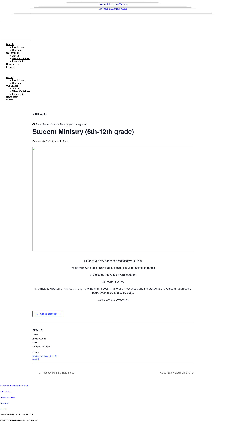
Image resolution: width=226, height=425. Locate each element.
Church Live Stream (7, 397)
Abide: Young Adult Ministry (175, 372)
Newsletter (12, 64)
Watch (10, 44)
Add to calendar (48, 313)
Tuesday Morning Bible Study (58, 372)
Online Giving (5, 392)
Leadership (18, 61)
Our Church (12, 52)
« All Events (39, 114)
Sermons (17, 50)
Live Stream (18, 47)
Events (10, 67)
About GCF (4, 403)
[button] (113, 72)
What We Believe (21, 58)
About (15, 55)
